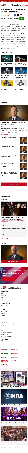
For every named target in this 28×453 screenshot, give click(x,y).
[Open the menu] (26, 4)
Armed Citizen (5, 200)
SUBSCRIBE (7, 279)
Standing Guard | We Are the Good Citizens (8, 138)
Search (2, 301)
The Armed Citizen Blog (13, 220)
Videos (2, 319)
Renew (13, 1)
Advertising (3, 293)
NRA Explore (3, 325)
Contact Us (3, 295)
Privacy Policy (3, 447)
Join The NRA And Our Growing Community (13, 405)
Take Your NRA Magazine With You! (11, 387)
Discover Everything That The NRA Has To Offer (12, 423)
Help (2, 299)
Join (10, 1)
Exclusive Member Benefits (6, 332)
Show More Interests (17, 261)
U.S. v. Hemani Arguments (7, 146)
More (9, 103)
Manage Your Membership (6, 336)
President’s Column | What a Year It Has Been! (13, 123)
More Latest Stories (17, 184)
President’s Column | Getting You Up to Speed (8, 155)
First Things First (5, 15)
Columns (6, 134)
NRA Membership (4, 330)
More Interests (14, 197)
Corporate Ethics (18, 447)
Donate (17, 1)
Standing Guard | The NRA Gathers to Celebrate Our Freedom (8, 165)
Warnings (2, 449)
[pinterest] (20, 14)
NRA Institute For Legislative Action (8, 324)
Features (3, 315)
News (2, 134)
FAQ (2, 297)
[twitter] (17, 14)
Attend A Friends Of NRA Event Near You (12, 442)
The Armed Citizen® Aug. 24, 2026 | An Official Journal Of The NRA (13, 218)
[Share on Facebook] (14, 14)
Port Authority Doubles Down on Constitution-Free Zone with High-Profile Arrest (9, 174)
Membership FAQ (4, 334)
